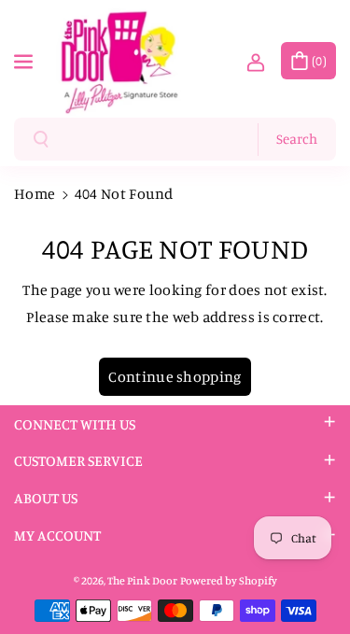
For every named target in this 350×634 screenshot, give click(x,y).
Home (34, 193)
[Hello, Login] (255, 60)
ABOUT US (45, 497)
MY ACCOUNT (57, 535)
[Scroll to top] (309, 575)
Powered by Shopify (228, 580)
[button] (25, 58)
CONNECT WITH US (74, 424)
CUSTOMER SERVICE (78, 460)
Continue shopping (174, 376)
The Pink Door (142, 580)
